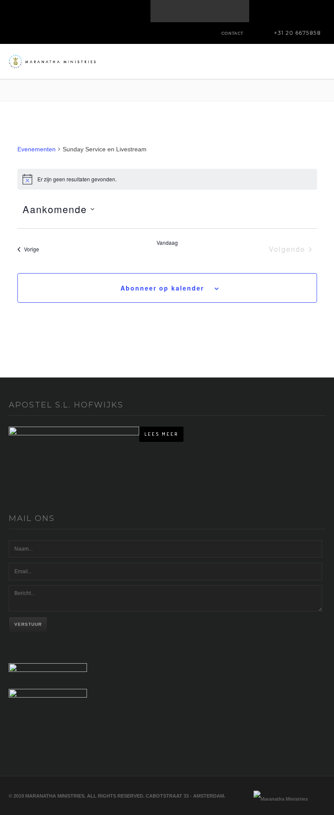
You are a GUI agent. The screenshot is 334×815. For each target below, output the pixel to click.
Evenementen (36, 149)
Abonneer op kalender (162, 288)
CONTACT (232, 33)
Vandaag (167, 242)
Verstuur (28, 624)
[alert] (167, 179)
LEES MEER (161, 434)
